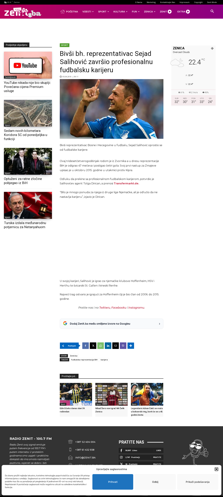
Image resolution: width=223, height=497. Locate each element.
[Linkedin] (108, 345)
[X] (93, 345)
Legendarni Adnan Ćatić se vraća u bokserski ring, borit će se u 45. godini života (147, 411)
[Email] (115, 345)
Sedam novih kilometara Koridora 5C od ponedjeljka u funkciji (25, 135)
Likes (158, 450)
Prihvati (113, 481)
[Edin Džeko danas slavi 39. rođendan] (76, 394)
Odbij (155, 481)
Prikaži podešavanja (198, 481)
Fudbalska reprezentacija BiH (84, 359)
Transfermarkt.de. (126, 183)
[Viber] (123, 345)
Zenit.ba (73, 355)
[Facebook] (85, 345)
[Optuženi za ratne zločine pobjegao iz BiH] (28, 161)
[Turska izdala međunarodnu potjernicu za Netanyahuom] (28, 205)
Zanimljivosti (10, 77)
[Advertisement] (111, 30)
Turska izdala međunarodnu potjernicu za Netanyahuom (25, 225)
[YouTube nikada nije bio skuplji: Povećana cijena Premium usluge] (28, 65)
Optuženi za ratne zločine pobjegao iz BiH (23, 181)
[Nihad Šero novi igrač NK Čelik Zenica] (111, 394)
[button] (216, 469)
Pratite (157, 457)
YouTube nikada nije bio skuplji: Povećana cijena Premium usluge (27, 87)
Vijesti (7, 125)
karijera (104, 359)
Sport (64, 45)
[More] (130, 345)
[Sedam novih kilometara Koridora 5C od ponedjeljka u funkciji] (28, 113)
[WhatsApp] (100, 345)
